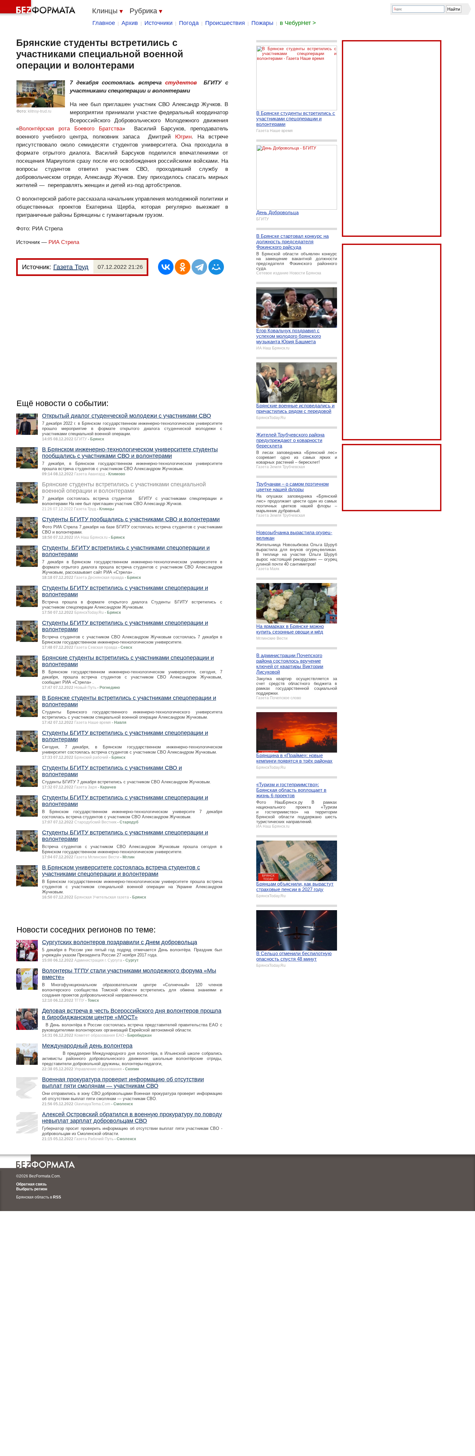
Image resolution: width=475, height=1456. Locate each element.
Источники (158, 23)
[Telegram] (199, 267)
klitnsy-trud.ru (39, 111)
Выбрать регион (31, 1189)
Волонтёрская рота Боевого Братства (70, 129)
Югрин (183, 137)
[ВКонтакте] (166, 267)
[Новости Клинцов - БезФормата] (39, 8)
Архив (129, 23)
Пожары (262, 23)
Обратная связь (31, 1184)
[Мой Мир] (216, 267)
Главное (103, 23)
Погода (189, 23)
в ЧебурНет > (298, 23)
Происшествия (225, 23)
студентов (181, 83)
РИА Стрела (63, 242)
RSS (57, 1197)
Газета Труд (71, 266)
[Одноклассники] (182, 267)
